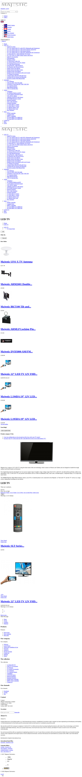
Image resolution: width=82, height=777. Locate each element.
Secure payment (8, 651)
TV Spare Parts (11, 228)
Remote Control (11, 59)
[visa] (9, 757)
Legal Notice (7, 646)
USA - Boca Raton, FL (6, 751)
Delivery (6, 644)
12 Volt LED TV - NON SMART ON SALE (18, 54)
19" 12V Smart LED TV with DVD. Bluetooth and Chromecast (23, 48)
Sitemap (6, 654)
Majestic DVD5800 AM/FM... (17, 351)
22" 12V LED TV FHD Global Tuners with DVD (20, 55)
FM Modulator (10, 58)
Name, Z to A (17, 492)
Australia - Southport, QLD (7, 742)
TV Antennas (10, 81)
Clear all (3, 238)
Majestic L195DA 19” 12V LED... (19, 418)
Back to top (4, 615)
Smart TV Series (11, 46)
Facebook (6, 691)
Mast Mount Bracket (12, 87)
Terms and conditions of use (11, 647)
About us (6, 650)
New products (7, 634)
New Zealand (10, 33)
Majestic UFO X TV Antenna (17, 261)
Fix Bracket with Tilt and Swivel (15, 67)
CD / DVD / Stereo (12, 96)
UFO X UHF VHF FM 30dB (14, 83)
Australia (9, 27)
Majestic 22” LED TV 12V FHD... (19, 374)
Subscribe (16, 712)
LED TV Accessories (12, 57)
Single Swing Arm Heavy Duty (15, 70)
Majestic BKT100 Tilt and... (16, 306)
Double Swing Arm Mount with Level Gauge (18, 72)
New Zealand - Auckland (6, 748)
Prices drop (7, 632)
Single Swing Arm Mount (13, 68)
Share (5, 619)
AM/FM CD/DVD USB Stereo (15, 97)
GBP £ (5, 17)
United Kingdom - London (7, 750)
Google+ (6, 622)
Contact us (6, 653)
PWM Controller (11, 113)
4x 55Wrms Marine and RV (14, 93)
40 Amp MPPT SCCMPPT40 (14, 119)
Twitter (5, 692)
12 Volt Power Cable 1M (13, 61)
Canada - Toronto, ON (6, 747)
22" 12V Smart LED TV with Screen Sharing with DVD (21, 49)
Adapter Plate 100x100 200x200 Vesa (16, 75)
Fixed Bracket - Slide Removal (15, 65)
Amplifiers (9, 91)
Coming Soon (10, 114)
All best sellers (4, 424)
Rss (5, 694)
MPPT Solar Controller (13, 680)
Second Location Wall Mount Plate (16, 78)
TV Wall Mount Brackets (13, 64)
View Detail (4, 540)
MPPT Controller (11, 116)
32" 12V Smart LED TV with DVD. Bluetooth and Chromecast (23, 52)
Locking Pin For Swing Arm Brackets (16, 77)
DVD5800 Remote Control (14, 98)
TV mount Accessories (13, 669)
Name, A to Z (9, 492)
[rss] (8, 761)
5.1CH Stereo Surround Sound (15, 94)
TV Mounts (10, 667)
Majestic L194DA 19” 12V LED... (19, 396)
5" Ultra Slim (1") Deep (13, 104)
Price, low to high (25, 492)
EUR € (5, 16)
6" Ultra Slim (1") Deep (13, 106)
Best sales (6, 635)
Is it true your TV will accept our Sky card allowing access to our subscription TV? (25, 438)
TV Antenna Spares (12, 85)
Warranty (6, 648)
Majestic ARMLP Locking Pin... (18, 329)
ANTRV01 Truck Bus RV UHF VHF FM (18, 84)
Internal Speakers (11, 100)
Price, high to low (34, 492)
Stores (5, 656)
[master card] (9, 759)
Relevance (3, 492)
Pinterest (6, 623)
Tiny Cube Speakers (12, 101)
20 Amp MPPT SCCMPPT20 (14, 117)
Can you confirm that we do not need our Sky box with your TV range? (22, 437)
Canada (9, 29)
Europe (9, 31)
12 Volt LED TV (11, 665)
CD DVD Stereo (11, 675)
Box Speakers (10, 110)
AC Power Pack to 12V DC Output (16, 62)
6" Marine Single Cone (13, 107)
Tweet (5, 620)
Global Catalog (11, 25)
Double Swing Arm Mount (14, 71)
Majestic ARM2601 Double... (16, 284)
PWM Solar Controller (12, 679)
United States (10, 37)
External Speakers (11, 103)
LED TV (6, 227)
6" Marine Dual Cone (12, 109)
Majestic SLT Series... (12, 545)
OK (2, 231)
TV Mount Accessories (13, 74)
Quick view (4, 542)
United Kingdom (11, 35)
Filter (2, 494)
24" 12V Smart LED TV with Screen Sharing (18, 51)
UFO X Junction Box (12, 88)
